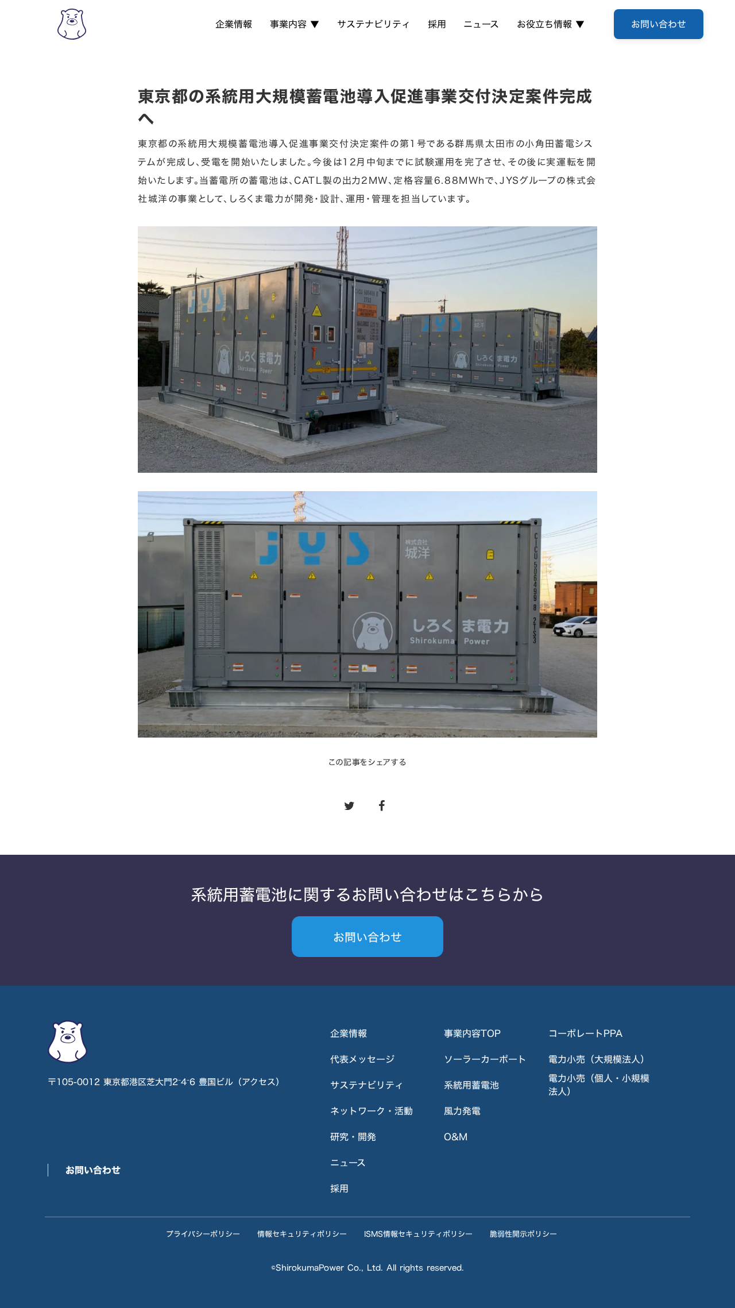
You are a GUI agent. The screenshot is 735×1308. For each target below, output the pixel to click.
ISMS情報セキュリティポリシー (418, 1234)
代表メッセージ (362, 1059)
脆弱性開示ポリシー (523, 1234)
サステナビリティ (374, 24)
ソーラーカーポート (485, 1059)
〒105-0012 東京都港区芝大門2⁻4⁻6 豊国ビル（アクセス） (166, 1082)
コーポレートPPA (585, 1033)
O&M (455, 1137)
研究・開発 (353, 1137)
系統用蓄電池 (471, 1085)
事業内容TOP (472, 1033)
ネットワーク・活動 (371, 1111)
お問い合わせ (93, 1170)
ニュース (481, 24)
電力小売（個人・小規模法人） (598, 1085)
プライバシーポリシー (203, 1234)
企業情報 (233, 24)
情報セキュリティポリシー (302, 1234)
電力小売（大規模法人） (598, 1059)
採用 (437, 24)
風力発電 (462, 1111)
